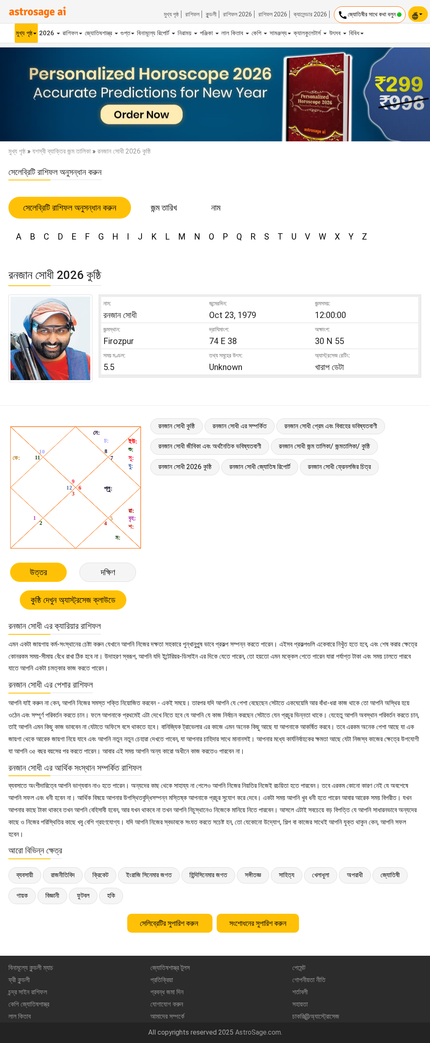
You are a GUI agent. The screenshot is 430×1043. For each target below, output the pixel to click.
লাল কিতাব (233, 33)
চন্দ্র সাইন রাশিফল (27, 992)
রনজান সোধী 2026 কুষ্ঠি (185, 467)
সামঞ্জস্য (278, 33)
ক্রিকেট (100, 875)
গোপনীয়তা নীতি (308, 980)
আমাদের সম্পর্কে (167, 1016)
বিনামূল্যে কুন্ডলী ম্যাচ (30, 968)
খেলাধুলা (320, 875)
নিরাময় (185, 33)
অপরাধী (355, 875)
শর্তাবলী (300, 992)
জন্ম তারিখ (164, 208)
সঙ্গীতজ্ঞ (253, 875)
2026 (47, 33)
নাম (215, 208)
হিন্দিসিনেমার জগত (208, 875)
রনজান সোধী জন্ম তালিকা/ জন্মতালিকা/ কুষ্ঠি (324, 446)
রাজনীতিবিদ (63, 875)
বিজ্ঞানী (52, 896)
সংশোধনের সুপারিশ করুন (257, 923)
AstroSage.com (258, 1032)
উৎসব (335, 33)
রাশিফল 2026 (237, 14)
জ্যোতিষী (390, 875)
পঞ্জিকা (207, 33)
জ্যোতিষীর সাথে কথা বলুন (367, 15)
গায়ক (22, 896)
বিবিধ (354, 33)
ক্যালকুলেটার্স (308, 33)
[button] (32, 94)
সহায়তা (300, 1004)
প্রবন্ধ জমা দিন (167, 992)
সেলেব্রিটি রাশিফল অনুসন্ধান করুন (69, 208)
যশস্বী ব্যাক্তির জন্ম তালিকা (61, 151)
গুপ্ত (125, 33)
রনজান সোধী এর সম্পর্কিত (239, 426)
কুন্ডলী (211, 14)
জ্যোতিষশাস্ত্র (99, 33)
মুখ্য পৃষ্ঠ (171, 14)
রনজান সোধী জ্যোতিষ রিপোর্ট (259, 467)
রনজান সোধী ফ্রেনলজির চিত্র (339, 467)
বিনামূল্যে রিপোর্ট (154, 33)
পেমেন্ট (298, 968)
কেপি (257, 33)
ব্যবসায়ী (24, 875)
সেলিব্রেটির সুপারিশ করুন (170, 923)
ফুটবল (83, 896)
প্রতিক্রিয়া (161, 980)
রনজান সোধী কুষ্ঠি (176, 426)
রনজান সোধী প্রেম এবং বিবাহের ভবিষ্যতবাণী (330, 426)
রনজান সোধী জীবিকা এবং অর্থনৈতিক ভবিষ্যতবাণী (209, 446)
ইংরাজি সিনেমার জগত (149, 875)
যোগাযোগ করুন (166, 1004)
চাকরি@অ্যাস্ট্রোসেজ (315, 1016)
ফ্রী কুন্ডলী (19, 980)
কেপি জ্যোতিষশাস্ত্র (28, 1004)
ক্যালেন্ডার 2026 (310, 14)
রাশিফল (192, 14)
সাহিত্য (286, 875)
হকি (111, 896)
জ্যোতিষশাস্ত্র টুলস (170, 968)
